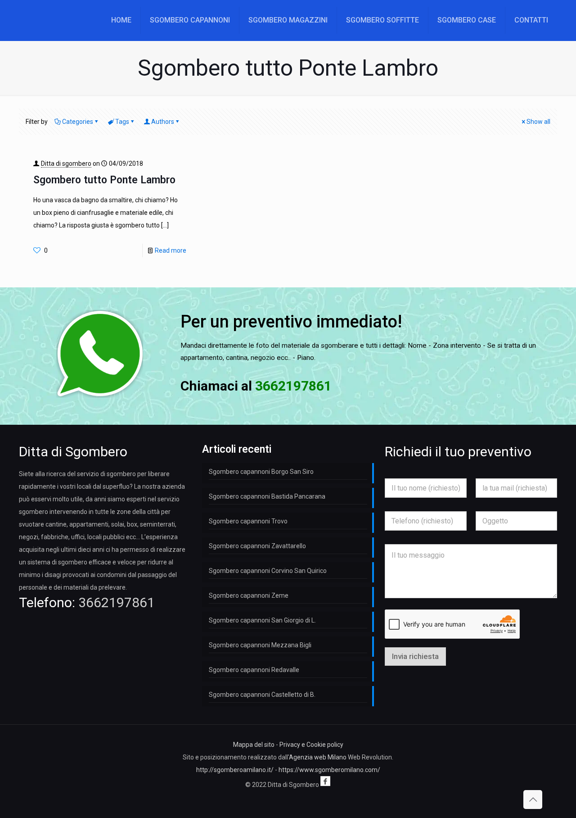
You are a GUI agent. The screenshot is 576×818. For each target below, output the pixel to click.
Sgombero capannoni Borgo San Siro (261, 471)
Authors (162, 121)
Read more (170, 250)
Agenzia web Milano (317, 757)
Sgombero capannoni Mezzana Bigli (260, 645)
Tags (122, 121)
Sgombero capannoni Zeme (248, 595)
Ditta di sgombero (66, 163)
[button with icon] (325, 781)
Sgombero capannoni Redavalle (254, 669)
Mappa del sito (253, 744)
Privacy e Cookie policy (311, 744)
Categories (77, 121)
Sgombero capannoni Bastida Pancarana (267, 496)
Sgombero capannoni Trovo (248, 521)
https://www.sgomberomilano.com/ (329, 769)
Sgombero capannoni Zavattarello (257, 546)
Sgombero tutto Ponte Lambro (104, 180)
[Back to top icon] (532, 799)
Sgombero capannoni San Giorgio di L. (262, 620)
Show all (538, 121)
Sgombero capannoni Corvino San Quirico (268, 570)
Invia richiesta (415, 656)
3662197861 (116, 602)
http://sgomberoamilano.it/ (235, 769)
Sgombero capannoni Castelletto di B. (262, 694)
